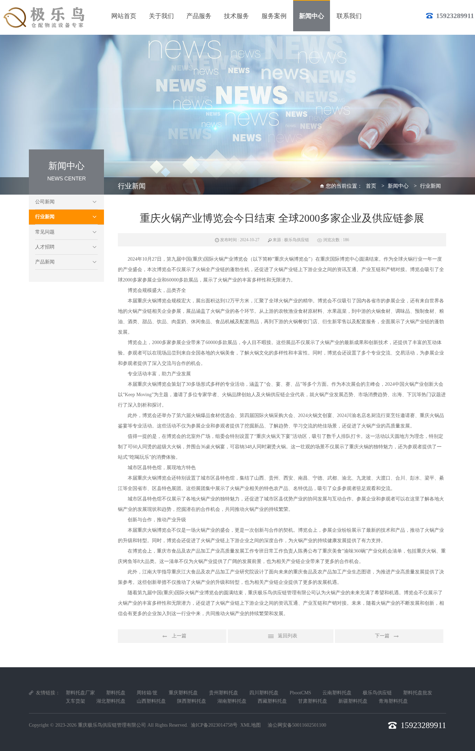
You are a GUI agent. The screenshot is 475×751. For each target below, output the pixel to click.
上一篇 (179, 635)
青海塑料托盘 (393, 701)
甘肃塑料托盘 (312, 701)
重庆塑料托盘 (183, 692)
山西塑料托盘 (151, 701)
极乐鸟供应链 (377, 692)
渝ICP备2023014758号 (214, 725)
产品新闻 (45, 261)
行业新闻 (45, 216)
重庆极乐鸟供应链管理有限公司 (112, 725)
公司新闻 (45, 201)
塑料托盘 (116, 692)
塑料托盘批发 (417, 692)
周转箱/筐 (147, 692)
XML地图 (250, 725)
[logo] (45, 17)
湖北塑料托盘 (111, 701)
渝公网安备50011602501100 (297, 725)
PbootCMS (300, 692)
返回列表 (287, 635)
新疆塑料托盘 (353, 701)
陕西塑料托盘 (191, 701)
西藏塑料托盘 (272, 701)
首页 (371, 186)
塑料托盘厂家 (80, 692)
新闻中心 (398, 186)
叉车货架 (75, 701)
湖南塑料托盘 (232, 701)
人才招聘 (45, 247)
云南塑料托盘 (337, 692)
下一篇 (382, 635)
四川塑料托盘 (264, 692)
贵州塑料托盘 (223, 692)
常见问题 (45, 232)
